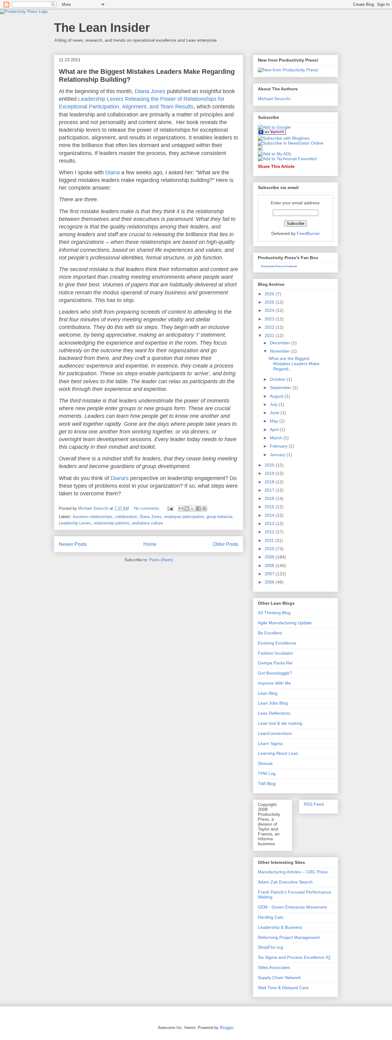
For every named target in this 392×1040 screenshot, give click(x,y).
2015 (270, 506)
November (280, 351)
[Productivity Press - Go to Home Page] (23, 11)
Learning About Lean (278, 753)
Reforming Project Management (289, 937)
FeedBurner (308, 233)
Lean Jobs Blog (273, 703)
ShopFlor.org (270, 947)
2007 (270, 573)
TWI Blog (267, 783)
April (275, 429)
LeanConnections (275, 733)
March (276, 437)
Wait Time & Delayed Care (283, 987)
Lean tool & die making (280, 723)
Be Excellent (270, 632)
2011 (270, 540)
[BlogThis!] (187, 508)
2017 (270, 490)
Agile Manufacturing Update (285, 622)
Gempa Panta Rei (275, 662)
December (280, 342)
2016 (270, 498)
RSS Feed (314, 804)
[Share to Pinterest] (204, 508)
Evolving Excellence (277, 643)
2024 (270, 310)
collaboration (126, 516)
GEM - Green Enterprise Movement (292, 907)
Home (149, 544)
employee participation (184, 516)
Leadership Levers (75, 523)
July (274, 404)
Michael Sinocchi (274, 98)
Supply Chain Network (279, 977)
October (278, 379)
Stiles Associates (274, 967)
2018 (270, 481)
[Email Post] (169, 508)
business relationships (92, 516)
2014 (270, 515)
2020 (270, 465)
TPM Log (267, 773)
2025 (270, 302)
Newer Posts (73, 544)
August (277, 396)
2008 (270, 565)
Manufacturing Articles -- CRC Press (293, 871)
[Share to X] (193, 508)
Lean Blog (267, 693)
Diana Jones (150, 91)
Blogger (226, 1027)
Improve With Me (274, 683)
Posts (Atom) (161, 560)
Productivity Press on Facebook (279, 266)
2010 (270, 548)
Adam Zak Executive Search (285, 881)
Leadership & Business (280, 927)
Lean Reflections (274, 713)
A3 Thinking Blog (274, 612)
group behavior (219, 516)
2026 (270, 293)
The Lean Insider (102, 27)
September (281, 387)
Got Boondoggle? (275, 673)
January (278, 454)
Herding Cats (270, 917)
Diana (112, 172)
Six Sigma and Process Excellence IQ (294, 957)
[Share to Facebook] (198, 508)
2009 (270, 556)
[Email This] (181, 508)
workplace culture (147, 523)
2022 (270, 327)
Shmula (265, 763)
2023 (270, 318)
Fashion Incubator (275, 653)
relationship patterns (112, 523)
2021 (270, 335)
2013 (270, 523)
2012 (270, 531)
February (279, 446)
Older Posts (225, 544)
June (275, 412)
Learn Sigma (270, 743)
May (274, 420)
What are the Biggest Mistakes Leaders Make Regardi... (294, 363)
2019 (270, 473)
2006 (270, 582)
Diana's (120, 478)
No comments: (147, 508)
